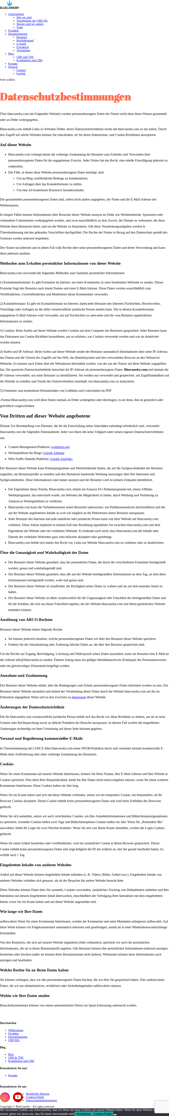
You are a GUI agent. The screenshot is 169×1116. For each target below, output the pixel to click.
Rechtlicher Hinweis (37, 1093)
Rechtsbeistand (25, 40)
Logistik (21, 43)
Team (19, 27)
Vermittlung (23, 50)
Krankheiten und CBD (29, 60)
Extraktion (22, 47)
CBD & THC (16, 1057)
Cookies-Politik (35, 1097)
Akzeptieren (83, 1113)
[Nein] (115, 1114)
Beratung (21, 37)
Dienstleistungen (17, 33)
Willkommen (15, 1030)
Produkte (13, 30)
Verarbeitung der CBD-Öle (32, 20)
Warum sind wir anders (29, 24)
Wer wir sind (24, 17)
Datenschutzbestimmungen (41, 1100)
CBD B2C (14, 1040)
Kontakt (13, 63)
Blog (11, 53)
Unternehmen (16, 14)
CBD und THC (25, 57)
